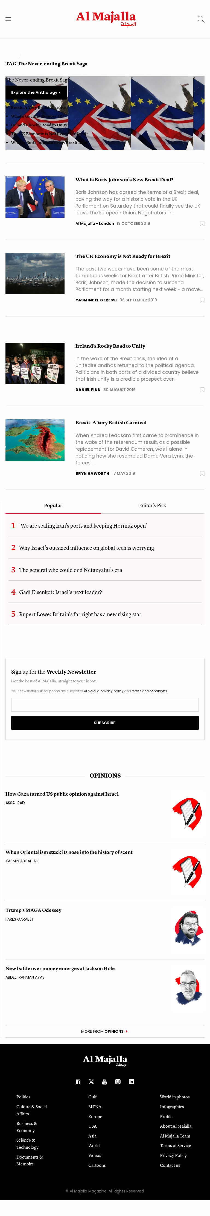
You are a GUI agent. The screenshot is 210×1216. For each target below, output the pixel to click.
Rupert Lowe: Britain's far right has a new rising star (80, 614)
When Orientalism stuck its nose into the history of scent (68, 852)
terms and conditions (149, 691)
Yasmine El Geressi (96, 300)
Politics (23, 1097)
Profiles (167, 1116)
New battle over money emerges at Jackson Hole (60, 968)
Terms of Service (175, 1145)
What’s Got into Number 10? (37, 116)
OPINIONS (105, 775)
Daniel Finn (88, 389)
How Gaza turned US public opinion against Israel (62, 794)
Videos (94, 1155)
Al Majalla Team (175, 1136)
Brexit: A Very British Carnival (39, 107)
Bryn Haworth (92, 473)
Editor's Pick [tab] (152, 505)
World (94, 1145)
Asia (92, 1136)
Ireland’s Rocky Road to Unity (39, 125)
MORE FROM (102, 1031)
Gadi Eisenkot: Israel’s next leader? (60, 592)
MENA (94, 1107)
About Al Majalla (175, 1126)
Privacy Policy (173, 1155)
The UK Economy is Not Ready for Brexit (49, 133)
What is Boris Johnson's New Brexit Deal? (50, 142)
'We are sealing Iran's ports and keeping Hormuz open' (83, 525)
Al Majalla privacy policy (104, 691)
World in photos (175, 1097)
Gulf (92, 1097)
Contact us (170, 1165)
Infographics (172, 1107)
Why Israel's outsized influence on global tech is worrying (86, 547)
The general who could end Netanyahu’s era (70, 570)
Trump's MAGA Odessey (33, 910)
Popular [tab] (53, 505)
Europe (95, 1116)
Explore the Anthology (34, 92)
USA (92, 1126)
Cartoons (97, 1165)
